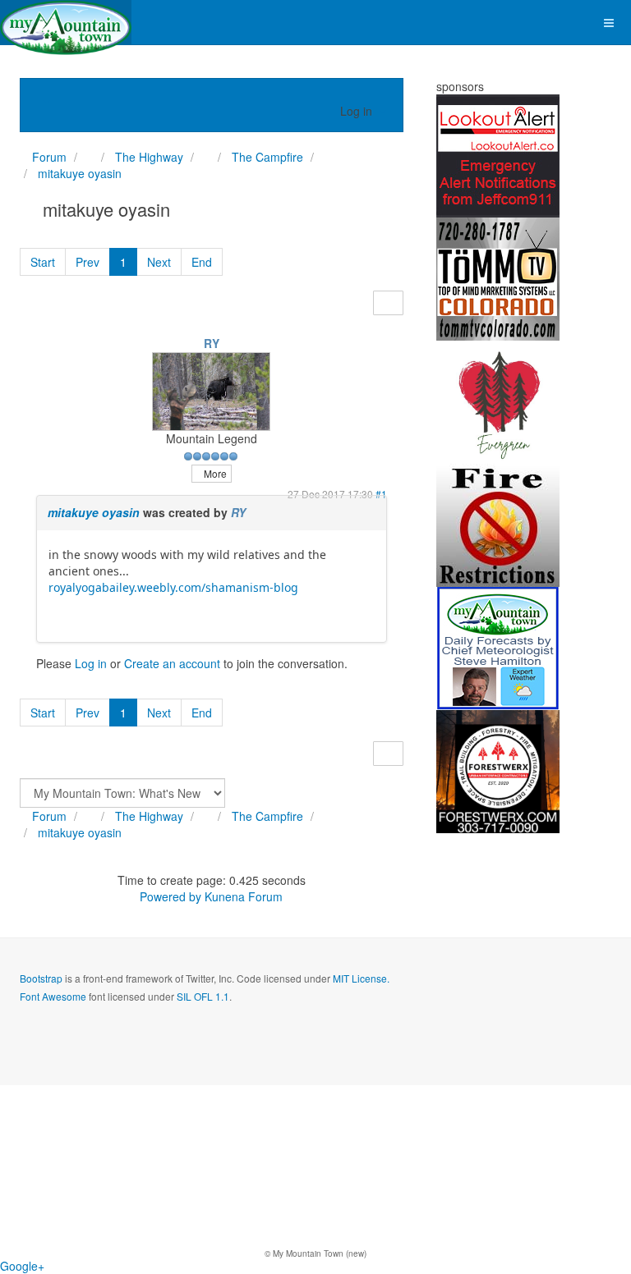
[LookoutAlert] (498, 154)
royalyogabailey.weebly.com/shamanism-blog (173, 587)
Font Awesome (53, 996)
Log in (91, 663)
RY (211, 343)
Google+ (22, 1266)
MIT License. (361, 978)
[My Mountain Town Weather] (498, 647)
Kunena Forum (244, 896)
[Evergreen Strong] (498, 400)
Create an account (172, 663)
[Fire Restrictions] (498, 524)
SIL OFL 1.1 (203, 996)
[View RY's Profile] (211, 389)
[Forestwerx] (498, 770)
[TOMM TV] (498, 277)
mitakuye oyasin (94, 512)
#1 (381, 494)
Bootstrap (41, 978)
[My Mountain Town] (65, 22)
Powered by (170, 896)
